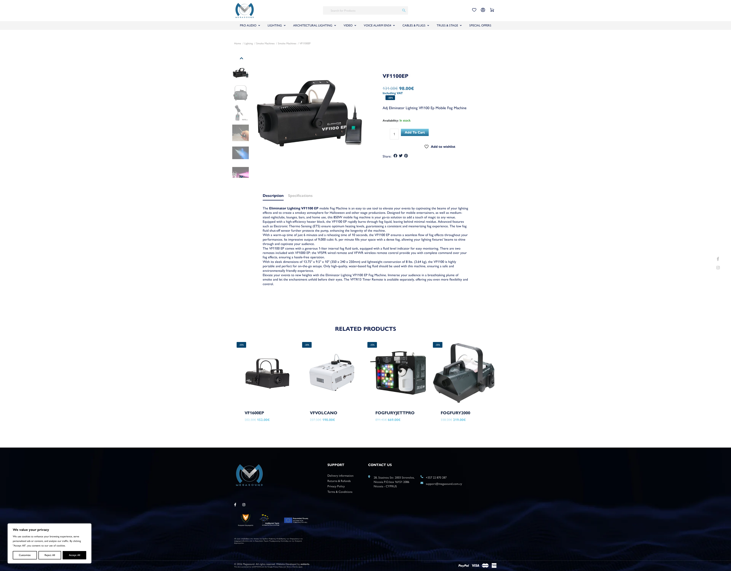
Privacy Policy (278, 567)
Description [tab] (273, 196)
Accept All (74, 555)
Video (348, 25)
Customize (25, 555)
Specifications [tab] (300, 196)
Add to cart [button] (261, 429)
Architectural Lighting (312, 25)
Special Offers (480, 25)
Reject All (50, 555)
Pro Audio (248, 25)
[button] (395, 156)
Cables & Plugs (413, 25)
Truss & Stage (447, 25)
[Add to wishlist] (289, 422)
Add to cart (415, 132)
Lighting (275, 25)
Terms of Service (292, 567)
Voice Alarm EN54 (377, 25)
